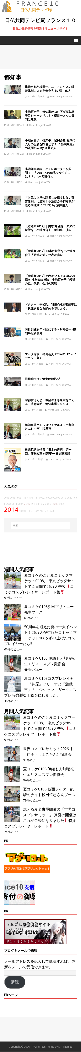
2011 (14, 503)
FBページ (11, 994)
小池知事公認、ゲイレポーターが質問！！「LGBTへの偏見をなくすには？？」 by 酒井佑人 (48, 172)
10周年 (22, 511)
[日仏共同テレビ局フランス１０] (33, 9)
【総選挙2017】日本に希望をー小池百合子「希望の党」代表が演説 (50, 253)
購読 (15, 982)
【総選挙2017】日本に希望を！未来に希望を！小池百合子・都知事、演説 (50, 228)
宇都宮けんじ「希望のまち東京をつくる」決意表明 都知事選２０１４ (49, 402)
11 (35, 497)
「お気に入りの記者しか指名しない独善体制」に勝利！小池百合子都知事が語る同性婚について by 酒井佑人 (49, 201)
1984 (29, 511)
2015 (27, 504)
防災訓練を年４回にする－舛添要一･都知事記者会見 (50, 331)
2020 (69, 497)
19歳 (18, 497)
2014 (11, 509)
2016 (6, 497)
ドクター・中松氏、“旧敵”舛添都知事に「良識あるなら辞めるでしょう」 (51, 306)
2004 (20, 503)
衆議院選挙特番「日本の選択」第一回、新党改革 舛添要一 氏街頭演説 (48, 451)
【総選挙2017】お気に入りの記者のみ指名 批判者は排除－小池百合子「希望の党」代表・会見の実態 (50, 279)
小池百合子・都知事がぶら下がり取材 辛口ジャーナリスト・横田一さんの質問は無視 (51, 115)
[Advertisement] (40, 57)
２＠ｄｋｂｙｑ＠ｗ (41, 503)
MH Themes (65, 1046)
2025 (61, 503)
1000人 (41, 497)
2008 (12, 497)
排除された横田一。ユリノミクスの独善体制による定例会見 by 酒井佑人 (49, 88)
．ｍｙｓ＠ (27, 497)
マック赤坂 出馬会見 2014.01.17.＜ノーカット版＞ (50, 356)
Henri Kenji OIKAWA (61, 96)
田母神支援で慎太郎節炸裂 (42, 379)
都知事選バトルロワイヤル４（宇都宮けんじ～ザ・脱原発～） (49, 426)
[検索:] (40, 525)
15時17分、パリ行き (43, 511)
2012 (63, 497)
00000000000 (53, 497)
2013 (55, 504)
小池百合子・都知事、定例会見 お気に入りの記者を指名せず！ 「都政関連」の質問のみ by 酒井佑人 (50, 144)
